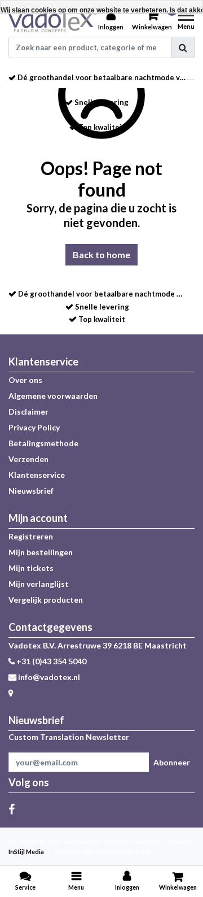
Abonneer (171, 762)
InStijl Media (26, 851)
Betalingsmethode (43, 443)
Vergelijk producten (45, 599)
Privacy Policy (34, 427)
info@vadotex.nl (49, 677)
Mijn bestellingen (40, 552)
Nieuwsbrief (31, 490)
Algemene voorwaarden (53, 395)
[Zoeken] (183, 47)
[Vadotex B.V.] (53, 20)
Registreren (30, 536)
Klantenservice (36, 475)
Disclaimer (28, 411)
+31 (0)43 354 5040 (50, 661)
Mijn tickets (31, 568)
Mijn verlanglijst (38, 584)
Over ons (25, 380)
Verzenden (28, 459)
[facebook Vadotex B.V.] (11, 809)
